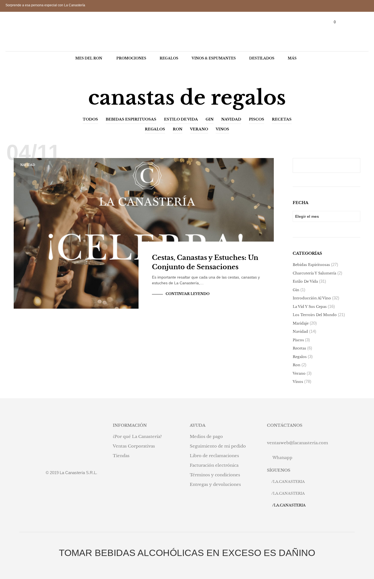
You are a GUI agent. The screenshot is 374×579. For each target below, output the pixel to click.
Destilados (261, 58)
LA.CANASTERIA (289, 481)
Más (292, 58)
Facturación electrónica (214, 465)
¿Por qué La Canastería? (137, 436)
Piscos (256, 119)
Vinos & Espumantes (214, 58)
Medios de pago (206, 436)
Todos (90, 119)
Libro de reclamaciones (214, 455)
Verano (199, 129)
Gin (210, 119)
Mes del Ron (88, 58)
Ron (177, 129)
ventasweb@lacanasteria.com (297, 442)
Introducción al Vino (312, 298)
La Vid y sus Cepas (310, 306)
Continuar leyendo (187, 294)
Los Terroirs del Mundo (315, 315)
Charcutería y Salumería (314, 273)
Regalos (169, 58)
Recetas (282, 119)
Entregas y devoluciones (215, 484)
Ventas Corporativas (134, 446)
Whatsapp (282, 457)
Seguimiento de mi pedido (218, 446)
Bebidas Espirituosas (131, 119)
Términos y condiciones (215, 474)
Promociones (131, 58)
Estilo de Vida (181, 119)
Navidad (231, 119)
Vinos (222, 129)
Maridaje (301, 323)
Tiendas (121, 455)
